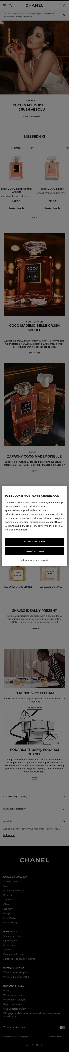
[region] (34, 526)
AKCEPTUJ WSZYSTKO (34, 542)
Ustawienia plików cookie (33, 560)
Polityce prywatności (16, 529)
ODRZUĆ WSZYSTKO (34, 551)
